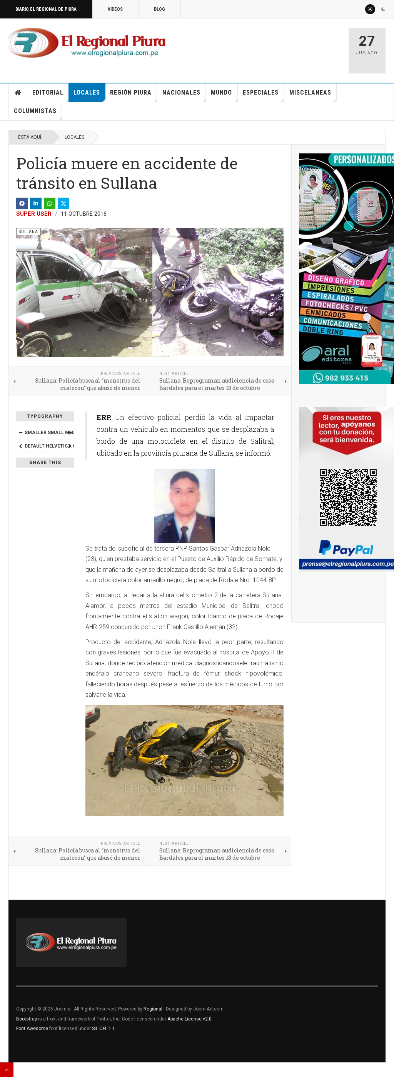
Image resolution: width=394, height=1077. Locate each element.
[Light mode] (370, 9)
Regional (153, 1009)
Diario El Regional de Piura (46, 9)
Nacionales (181, 92)
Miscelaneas (310, 92)
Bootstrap (26, 1019)
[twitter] (63, 203)
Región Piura (131, 92)
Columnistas (35, 111)
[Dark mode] (383, 9)
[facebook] (22, 203)
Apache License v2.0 (189, 1019)
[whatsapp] (49, 203)
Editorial (47, 92)
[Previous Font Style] (20, 446)
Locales (86, 92)
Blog (159, 9)
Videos (115, 9)
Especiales (261, 92)
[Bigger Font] (69, 432)
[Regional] (86, 43)
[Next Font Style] (69, 446)
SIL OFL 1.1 (103, 1028)
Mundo (221, 92)
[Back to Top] (6, 1069)
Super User (34, 213)
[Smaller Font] (20, 432)
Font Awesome (32, 1028)
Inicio (18, 92)
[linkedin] (36, 203)
